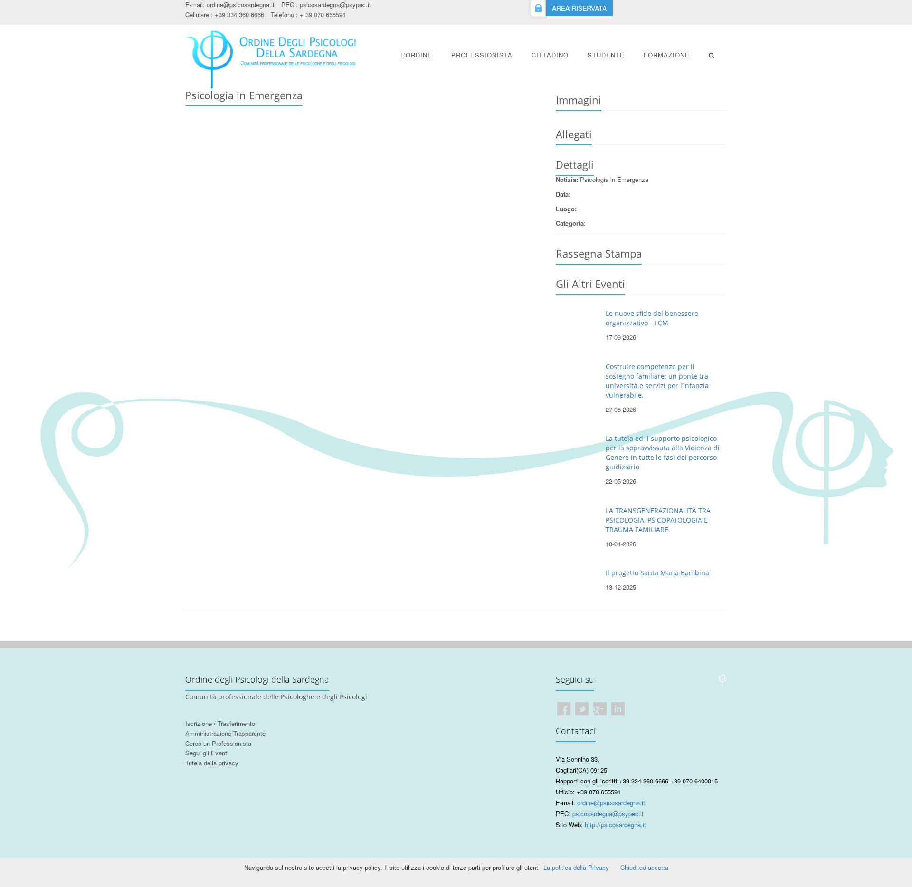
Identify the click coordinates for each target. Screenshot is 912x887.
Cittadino (550, 54)
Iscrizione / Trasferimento (220, 723)
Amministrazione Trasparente (225, 733)
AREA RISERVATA (579, 8)
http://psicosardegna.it (615, 824)
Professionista (482, 54)
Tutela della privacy (211, 762)
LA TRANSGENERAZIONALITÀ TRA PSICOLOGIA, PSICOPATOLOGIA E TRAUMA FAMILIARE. (658, 520)
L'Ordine (416, 54)
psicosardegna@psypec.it (335, 4)
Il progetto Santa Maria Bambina (657, 572)
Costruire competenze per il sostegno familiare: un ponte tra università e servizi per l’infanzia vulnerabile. (657, 381)
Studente (606, 54)
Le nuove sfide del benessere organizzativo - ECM (652, 318)
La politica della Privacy (576, 867)
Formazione (667, 54)
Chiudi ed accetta (644, 867)
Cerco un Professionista (218, 743)
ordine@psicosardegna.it (241, 4)
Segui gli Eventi (206, 752)
